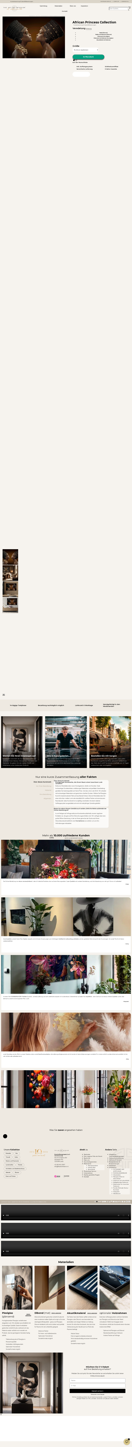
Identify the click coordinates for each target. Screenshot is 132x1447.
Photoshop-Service (106, 1)
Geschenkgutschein (90, 1162)
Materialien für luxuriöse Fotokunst (121, 1185)
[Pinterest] (74, 1171)
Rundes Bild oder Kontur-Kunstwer (121, 1189)
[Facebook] (62, 1171)
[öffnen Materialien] (64, 6)
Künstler (116, 1)
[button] (75, 60)
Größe (76, 46)
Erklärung (89, 28)
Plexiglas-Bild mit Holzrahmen (118, 1177)
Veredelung (82, 28)
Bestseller (8, 1153)
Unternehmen (88, 1173)
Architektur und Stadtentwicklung (15, 1168)
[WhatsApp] (57, 1171)
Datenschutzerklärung (116, 1158)
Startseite (32, 16)
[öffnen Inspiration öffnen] (90, 6)
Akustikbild (91, 1169)
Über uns (87, 1160)
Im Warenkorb (88, 57)
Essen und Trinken (11, 1176)
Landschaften (9, 1165)
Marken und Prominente (12, 1161)
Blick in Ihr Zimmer (81, 74)
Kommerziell (125, 1)
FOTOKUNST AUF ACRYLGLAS (118, 1170)
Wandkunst (116, 1193)
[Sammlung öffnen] (49, 6)
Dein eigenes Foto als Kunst (93, 1156)
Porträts (20, 1165)
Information (113, 1167)
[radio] (103, 33)
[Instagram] (68, 1171)
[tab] (26, 782)
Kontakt (86, 1177)
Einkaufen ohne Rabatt (97, 1394)
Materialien (87, 1164)
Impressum (112, 1165)
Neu (17, 1153)
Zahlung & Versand (115, 1160)
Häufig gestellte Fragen (92, 1175)
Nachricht (87, 1158)
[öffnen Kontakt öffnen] (69, 11)
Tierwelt (8, 1157)
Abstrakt (8, 1172)
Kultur (38, 16)
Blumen (17, 1172)
